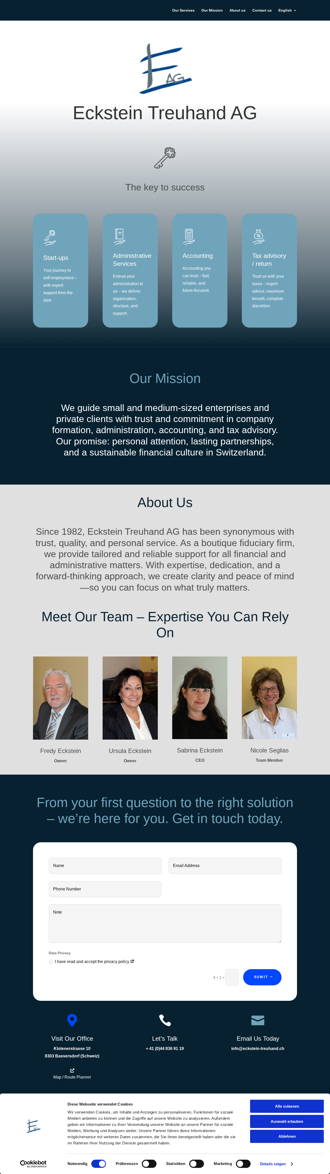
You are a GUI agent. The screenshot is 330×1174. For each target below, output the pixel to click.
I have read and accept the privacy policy (92, 961)
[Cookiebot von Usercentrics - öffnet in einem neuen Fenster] (33, 1164)
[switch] (149, 1164)
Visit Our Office (72, 1038)
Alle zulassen (287, 1106)
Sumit (261, 977)
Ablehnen (287, 1136)
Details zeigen (273, 1164)
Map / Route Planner (72, 1077)
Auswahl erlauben (287, 1121)
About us (237, 10)
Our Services (183, 10)
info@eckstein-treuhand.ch (257, 1048)
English (285, 10)
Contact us (262, 10)
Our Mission (212, 10)
